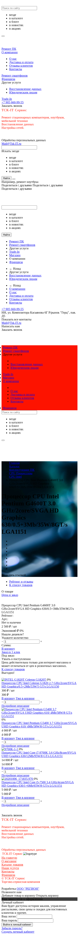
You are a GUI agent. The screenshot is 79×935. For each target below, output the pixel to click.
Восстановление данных (25, 89)
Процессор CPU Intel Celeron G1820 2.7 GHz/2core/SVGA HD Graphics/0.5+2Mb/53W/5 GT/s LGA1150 (39, 684)
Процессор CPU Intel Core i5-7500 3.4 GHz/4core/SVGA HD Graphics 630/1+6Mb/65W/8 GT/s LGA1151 (38, 784)
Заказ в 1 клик (11, 652)
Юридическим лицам (23, 92)
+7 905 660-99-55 (13, 102)
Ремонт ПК (9, 48)
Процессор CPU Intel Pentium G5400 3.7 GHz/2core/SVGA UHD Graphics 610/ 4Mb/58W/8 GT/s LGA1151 (39, 724)
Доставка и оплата (21, 62)
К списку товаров (13, 669)
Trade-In (7, 99)
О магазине (9, 861)
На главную (9, 857)
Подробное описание (15, 705)
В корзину (8, 648)
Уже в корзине (25, 698)
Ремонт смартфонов (15, 75)
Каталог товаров (12, 864)
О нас (13, 58)
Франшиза (8, 79)
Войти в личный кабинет (17, 924)
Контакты (15, 69)
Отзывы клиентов (21, 65)
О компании (10, 52)
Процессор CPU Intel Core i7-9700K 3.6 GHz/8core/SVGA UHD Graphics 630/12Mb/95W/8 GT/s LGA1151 (39, 754)
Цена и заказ (10, 595)
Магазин (15, 255)
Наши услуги (10, 868)
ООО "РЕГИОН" (28, 888)
